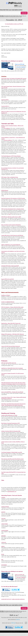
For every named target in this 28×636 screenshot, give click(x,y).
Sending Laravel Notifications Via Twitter (9, 415)
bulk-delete (3, 535)
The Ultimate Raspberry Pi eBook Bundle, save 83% (11, 452)
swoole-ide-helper (4, 530)
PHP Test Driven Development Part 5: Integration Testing (12, 208)
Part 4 (9, 214)
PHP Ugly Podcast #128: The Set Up (8, 362)
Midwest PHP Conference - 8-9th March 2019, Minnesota (12, 334)
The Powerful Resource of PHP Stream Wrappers (11, 156)
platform (3, 546)
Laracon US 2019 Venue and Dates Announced (10, 346)
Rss (26, 623)
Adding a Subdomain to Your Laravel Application (10, 244)
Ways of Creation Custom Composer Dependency (11, 224)
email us (18, 619)
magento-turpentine (5, 506)
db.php (2, 554)
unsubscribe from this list (6, 599)
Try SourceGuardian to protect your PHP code (14, 23)
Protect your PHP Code (19, 64)
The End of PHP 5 (5, 99)
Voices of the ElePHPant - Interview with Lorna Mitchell (12, 391)
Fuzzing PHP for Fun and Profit (7, 279)
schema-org (3, 542)
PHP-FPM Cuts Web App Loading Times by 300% (11, 216)
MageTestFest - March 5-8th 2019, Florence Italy (11, 323)
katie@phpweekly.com (11, 491)
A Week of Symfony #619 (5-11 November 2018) (10, 431)
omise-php (3, 518)
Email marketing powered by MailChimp (18, 6)
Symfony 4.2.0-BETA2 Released (7, 301)
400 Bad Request (4, 190)
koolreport (3, 511)
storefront (3, 497)
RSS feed (13, 622)
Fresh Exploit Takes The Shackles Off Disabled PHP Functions (13, 78)
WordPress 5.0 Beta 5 (5, 295)
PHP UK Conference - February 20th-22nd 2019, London (12, 307)
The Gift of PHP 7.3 (5, 106)
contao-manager (4, 523)
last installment (7, 128)
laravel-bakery (4, 564)
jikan (2, 559)
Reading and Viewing (8, 413)
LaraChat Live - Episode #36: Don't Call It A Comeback (12, 368)
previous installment (8, 140)
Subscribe (24, 13)
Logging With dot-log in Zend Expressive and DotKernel (12, 235)
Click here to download (20, 66)
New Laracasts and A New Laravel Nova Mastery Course (12, 458)
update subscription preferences (18, 599)
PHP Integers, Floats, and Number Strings (9, 177)
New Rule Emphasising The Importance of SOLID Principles (13, 198)
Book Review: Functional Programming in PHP (10, 423)
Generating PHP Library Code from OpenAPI (10, 265)
